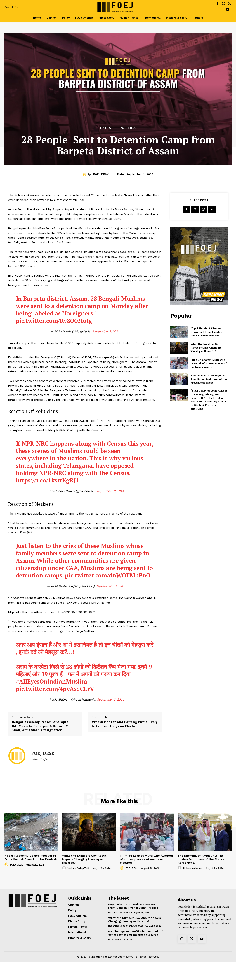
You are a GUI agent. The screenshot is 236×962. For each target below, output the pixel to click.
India (111, 939)
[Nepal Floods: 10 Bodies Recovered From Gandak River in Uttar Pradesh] (179, 332)
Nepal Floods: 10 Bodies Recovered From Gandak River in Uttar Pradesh (206, 331)
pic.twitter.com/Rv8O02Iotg (54, 320)
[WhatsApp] (203, 209)
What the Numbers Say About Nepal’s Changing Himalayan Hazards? (206, 347)
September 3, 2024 (105, 331)
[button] (12, 7)
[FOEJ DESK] (85, 174)
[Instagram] (224, 4)
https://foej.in (39, 759)
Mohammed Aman (192, 868)
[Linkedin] (212, 209)
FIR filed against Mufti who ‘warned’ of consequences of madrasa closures (208, 363)
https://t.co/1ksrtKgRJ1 (47, 480)
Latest (106, 127)
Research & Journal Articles (125, 926)
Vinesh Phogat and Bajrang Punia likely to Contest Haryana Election (124, 724)
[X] (229, 4)
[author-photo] (6, 864)
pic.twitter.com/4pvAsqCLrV (55, 689)
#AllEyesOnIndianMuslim (51, 681)
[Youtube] (228, 10)
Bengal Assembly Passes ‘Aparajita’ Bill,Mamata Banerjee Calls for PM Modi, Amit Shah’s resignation (41, 726)
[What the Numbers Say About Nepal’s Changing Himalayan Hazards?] (179, 348)
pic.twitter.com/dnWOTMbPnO (107, 575)
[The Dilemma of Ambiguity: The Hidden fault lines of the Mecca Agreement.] (179, 379)
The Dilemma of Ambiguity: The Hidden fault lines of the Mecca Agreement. (209, 379)
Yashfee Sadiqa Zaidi (78, 868)
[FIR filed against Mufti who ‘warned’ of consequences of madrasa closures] (179, 363)
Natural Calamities (120, 912)
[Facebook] (217, 4)
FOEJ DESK (101, 174)
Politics (128, 127)
